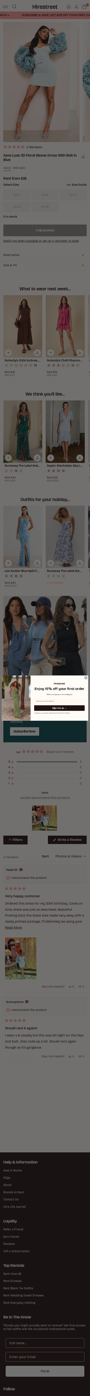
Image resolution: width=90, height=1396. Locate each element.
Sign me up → (59, 708)
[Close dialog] (86, 677)
